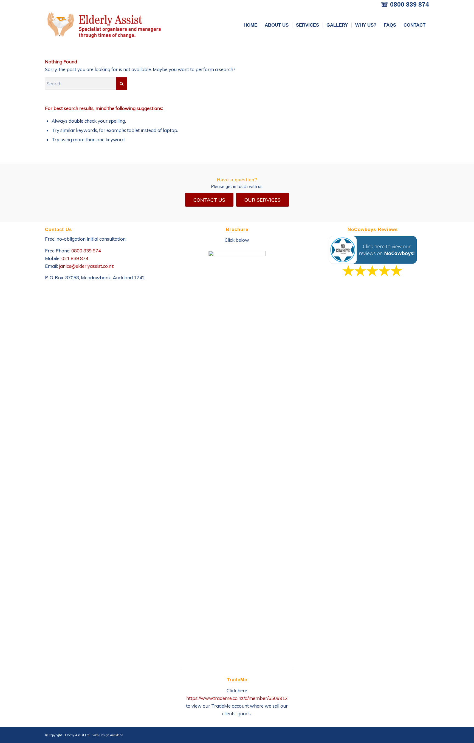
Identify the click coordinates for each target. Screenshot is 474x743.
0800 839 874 (409, 4)
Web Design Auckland (107, 735)
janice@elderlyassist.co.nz (86, 266)
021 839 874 (74, 258)
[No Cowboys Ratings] (372, 256)
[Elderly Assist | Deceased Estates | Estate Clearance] (104, 25)
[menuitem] (250, 25)
